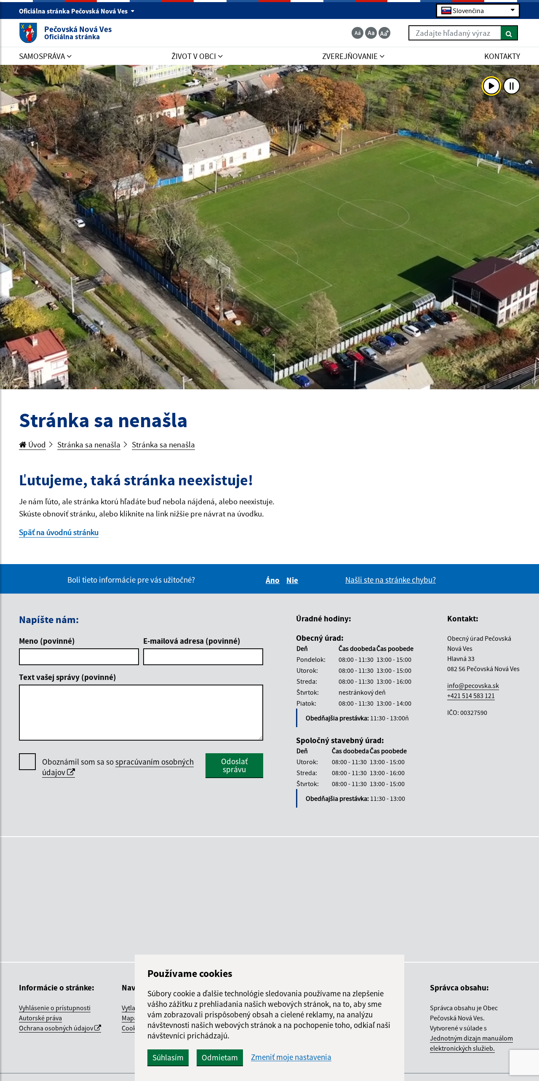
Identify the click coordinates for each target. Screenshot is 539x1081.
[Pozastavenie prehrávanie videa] (511, 86)
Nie (293, 580)
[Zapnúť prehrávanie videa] (491, 86)
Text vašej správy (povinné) (67, 677)
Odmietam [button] (220, 1057)
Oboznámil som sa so (118, 767)
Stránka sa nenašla (88, 444)
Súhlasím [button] (168, 1057)
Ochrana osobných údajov (56, 1028)
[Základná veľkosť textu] (371, 33)
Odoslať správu (234, 765)
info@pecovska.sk (473, 685)
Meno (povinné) (47, 641)
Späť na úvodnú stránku (59, 532)
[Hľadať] (509, 32)
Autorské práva (40, 1018)
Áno (274, 580)
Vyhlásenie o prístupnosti (55, 1007)
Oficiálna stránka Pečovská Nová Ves (74, 11)
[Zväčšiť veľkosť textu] (384, 33)
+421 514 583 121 (471, 695)
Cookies (133, 1028)
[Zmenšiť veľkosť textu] (357, 33)
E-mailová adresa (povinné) (191, 641)
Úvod (36, 444)
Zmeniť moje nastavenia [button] (291, 1057)
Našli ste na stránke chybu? (390, 580)
